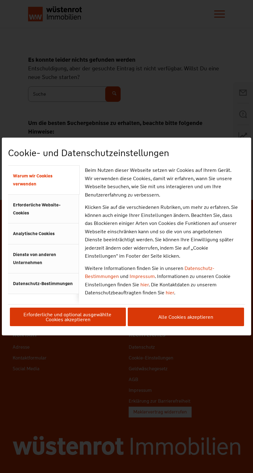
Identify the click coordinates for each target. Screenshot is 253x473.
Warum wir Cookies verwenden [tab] (32, 180)
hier (144, 284)
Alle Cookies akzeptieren (185, 317)
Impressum (142, 276)
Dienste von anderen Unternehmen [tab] (34, 258)
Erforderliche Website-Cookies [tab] (36, 209)
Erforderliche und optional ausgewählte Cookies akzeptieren (68, 317)
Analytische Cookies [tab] (34, 233)
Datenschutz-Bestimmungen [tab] (43, 283)
